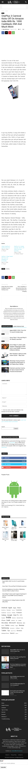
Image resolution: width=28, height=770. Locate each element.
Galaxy (3, 615)
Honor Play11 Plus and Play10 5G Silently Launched (14, 586)
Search (3, 426)
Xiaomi (12, 633)
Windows (19, 630)
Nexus (2, 625)
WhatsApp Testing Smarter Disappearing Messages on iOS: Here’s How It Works (17, 362)
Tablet (3, 630)
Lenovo (13, 620)
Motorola (19, 623)
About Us (7, 754)
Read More (4, 447)
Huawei (3, 618)
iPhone (3, 620)
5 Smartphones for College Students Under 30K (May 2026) (13, 601)
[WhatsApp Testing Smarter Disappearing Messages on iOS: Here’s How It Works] (5, 362)
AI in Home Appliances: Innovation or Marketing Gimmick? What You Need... (18, 666)
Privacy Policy (14, 754)
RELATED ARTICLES (7, 326)
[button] (2, 2)
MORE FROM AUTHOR (19, 326)
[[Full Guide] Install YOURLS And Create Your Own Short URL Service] (5, 692)
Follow (23, 461)
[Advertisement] (14, 7)
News (7, 10)
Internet (14, 618)
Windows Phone (5, 633)
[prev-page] (2, 375)
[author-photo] (14, 304)
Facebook (9, 612)
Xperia (17, 633)
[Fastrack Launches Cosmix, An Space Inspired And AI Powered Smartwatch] (5, 369)
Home (2, 10)
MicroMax (4, 623)
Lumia (19, 620)
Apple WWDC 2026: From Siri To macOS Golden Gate (13, 582)
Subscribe (23, 467)
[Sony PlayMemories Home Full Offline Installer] (5, 678)
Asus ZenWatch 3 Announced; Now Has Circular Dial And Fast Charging (21, 289)
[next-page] (5, 375)
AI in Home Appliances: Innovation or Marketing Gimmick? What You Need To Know (13, 590)
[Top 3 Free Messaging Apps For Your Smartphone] (5, 685)
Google (9, 615)
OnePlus (7, 268)
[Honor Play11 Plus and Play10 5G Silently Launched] (5, 339)
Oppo (16, 625)
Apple (10, 607)
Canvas (13, 610)
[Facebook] (2, 32)
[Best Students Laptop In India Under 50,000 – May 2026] (5, 355)
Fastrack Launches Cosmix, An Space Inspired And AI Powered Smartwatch (17, 369)
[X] (6, 32)
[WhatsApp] (13, 32)
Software (18, 628)
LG (16, 620)
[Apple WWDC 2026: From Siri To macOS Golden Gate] (5, 332)
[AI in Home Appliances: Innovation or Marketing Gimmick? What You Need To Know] (5, 666)
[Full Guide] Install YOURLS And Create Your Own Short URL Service (17, 692)
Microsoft (12, 623)
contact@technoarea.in (16, 751)
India (8, 617)
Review (21, 625)
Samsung (5, 628)
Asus (19, 607)
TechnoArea (12, 442)
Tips (8, 630)
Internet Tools (20, 618)
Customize (19, 610)
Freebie (13, 612)
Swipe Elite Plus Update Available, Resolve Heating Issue (7, 288)
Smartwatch (12, 628)
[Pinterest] (9, 32)
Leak (8, 620)
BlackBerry (3, 610)
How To (16, 615)
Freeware (19, 612)
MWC (24, 623)
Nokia (7, 625)
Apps (14, 608)
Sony (22, 628)
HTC (21, 615)
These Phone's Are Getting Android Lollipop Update (13, 500)
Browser (9, 610)
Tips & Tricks (13, 630)
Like (24, 457)
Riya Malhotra (6, 29)
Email (1, 761)
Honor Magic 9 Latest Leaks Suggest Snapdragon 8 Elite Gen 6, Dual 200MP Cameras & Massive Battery (14, 595)
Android (4, 607)
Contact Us (20, 754)
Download (3, 612)
